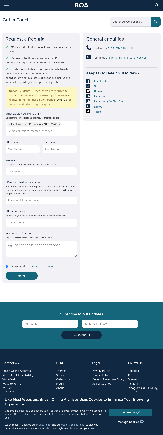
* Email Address (15, 211)
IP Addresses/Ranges (19, 233)
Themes (61, 370)
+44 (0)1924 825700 (120, 48)
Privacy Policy (43, 424)
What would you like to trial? (23, 113)
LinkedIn (99, 107)
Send (21, 276)
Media (60, 383)
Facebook (100, 81)
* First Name (13, 142)
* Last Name (50, 142)
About (60, 388)
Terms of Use (100, 375)
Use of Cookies (101, 383)
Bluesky (99, 91)
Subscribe (80, 335)
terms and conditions (41, 266)
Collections (63, 379)
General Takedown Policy (108, 379)
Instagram (100, 96)
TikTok (99, 112)
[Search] (156, 22)
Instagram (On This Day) (109, 102)
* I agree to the (18, 266)
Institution (12, 160)
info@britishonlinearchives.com (128, 57)
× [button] (59, 124)
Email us (61, 99)
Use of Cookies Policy (73, 424)
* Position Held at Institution (23, 182)
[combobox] (40, 131)
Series (60, 375)
